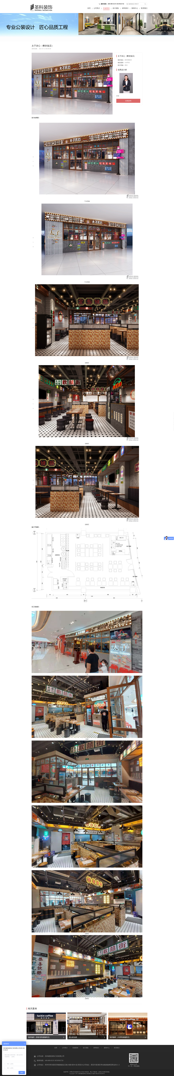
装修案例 (106, 8)
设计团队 (116, 8)
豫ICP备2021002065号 (99, 1073)
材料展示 (125, 8)
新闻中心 (135, 8)
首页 (89, 8)
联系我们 (144, 8)
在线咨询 (128, 101)
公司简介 (97, 8)
